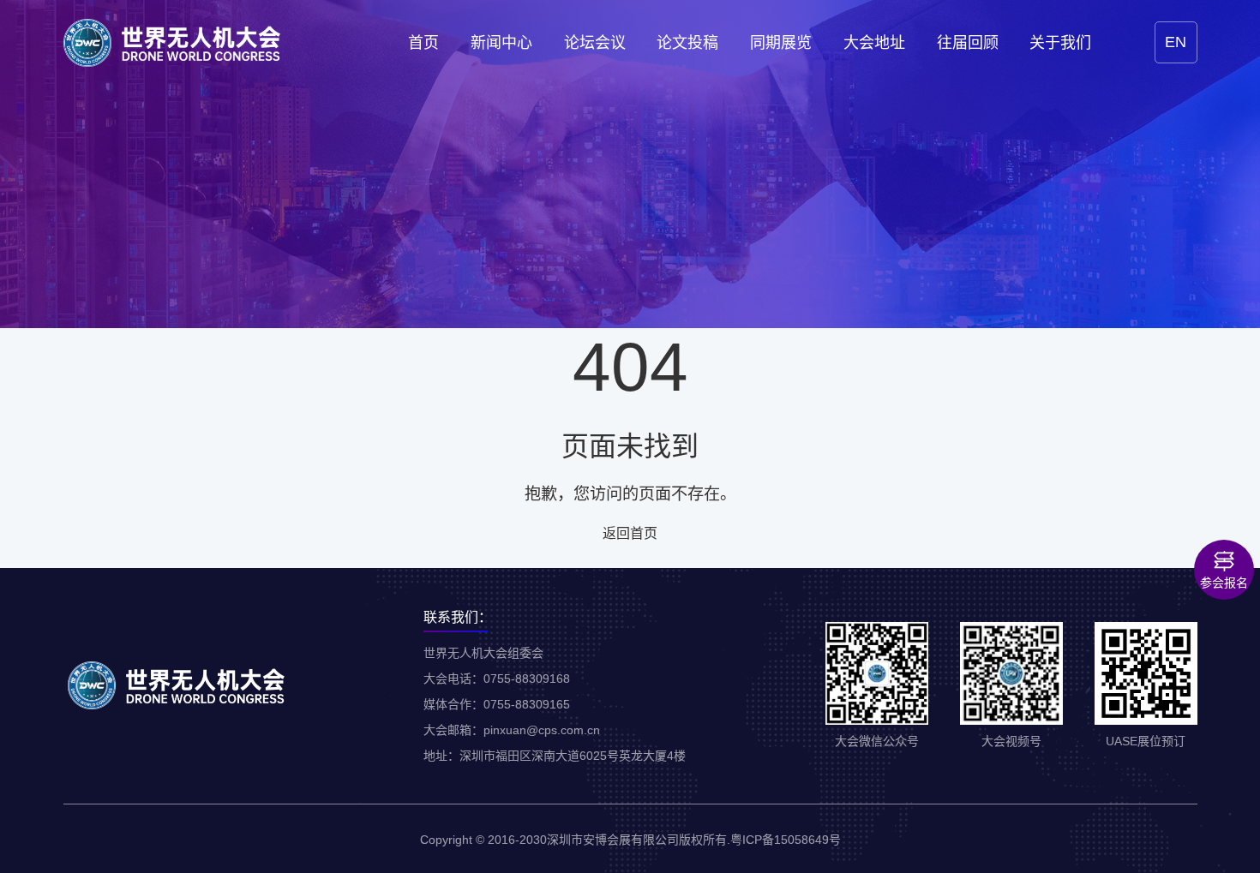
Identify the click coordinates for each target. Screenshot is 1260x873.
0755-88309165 (526, 704)
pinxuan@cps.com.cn (541, 730)
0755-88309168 (526, 678)
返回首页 (630, 533)
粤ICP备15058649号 (785, 839)
